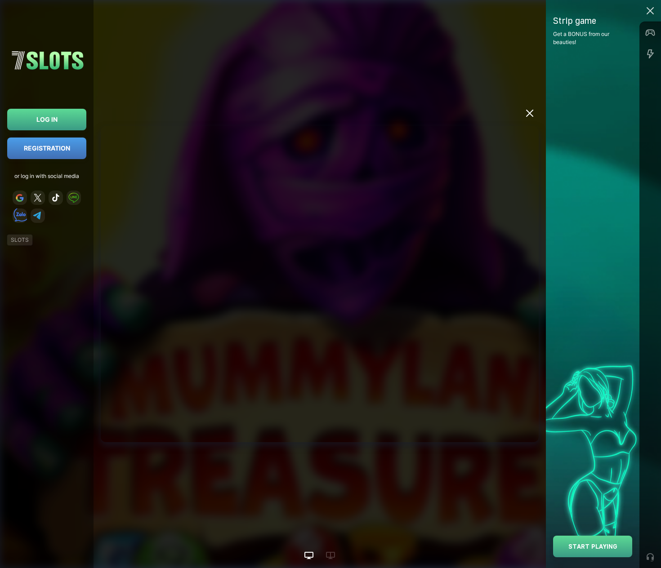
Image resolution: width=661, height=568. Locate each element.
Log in (47, 119)
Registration (47, 148)
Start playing (592, 546)
